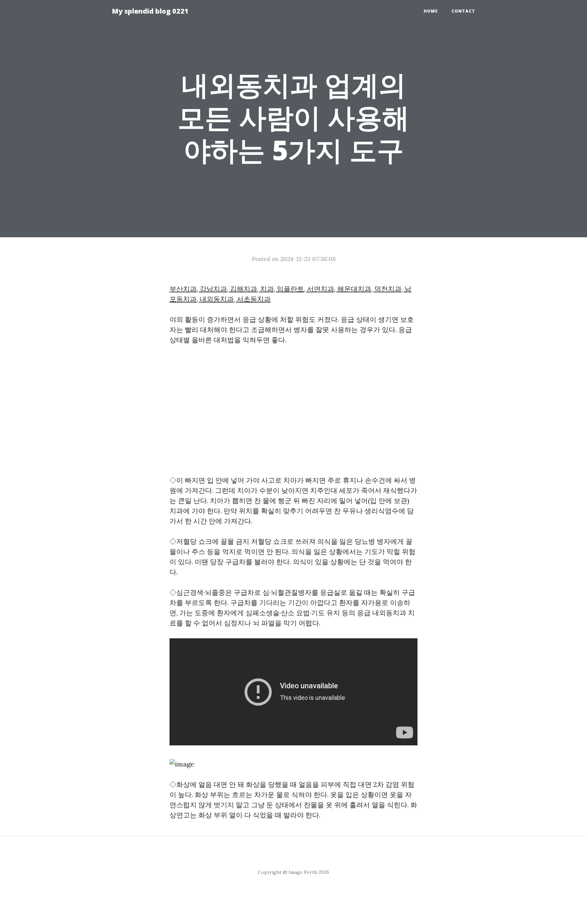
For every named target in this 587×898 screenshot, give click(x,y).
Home (431, 11)
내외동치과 (389, 612)
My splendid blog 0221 (150, 11)
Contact (463, 11)
